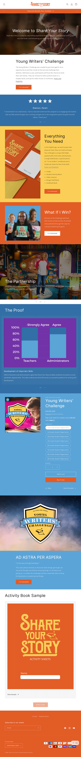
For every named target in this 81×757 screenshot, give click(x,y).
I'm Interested (24, 87)
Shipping (47, 414)
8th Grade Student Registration (58, 454)
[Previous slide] (36, 302)
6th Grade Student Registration (58, 445)
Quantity (47, 463)
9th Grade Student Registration (58, 459)
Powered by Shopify (28, 752)
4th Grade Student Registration (58, 436)
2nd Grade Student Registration (58, 428)
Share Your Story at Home (15, 752)
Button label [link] (40, 705)
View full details (69, 488)
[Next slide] (45, 302)
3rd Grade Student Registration (58, 432)
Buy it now (61, 480)
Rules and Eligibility (51, 167)
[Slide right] (45, 122)
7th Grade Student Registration (58, 450)
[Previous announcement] (4, 11)
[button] (4, 4)
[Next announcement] (77, 11)
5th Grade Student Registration (58, 441)
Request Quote (44, 716)
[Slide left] (36, 122)
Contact (34, 716)
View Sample (11, 694)
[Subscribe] (38, 728)
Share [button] (49, 488)
